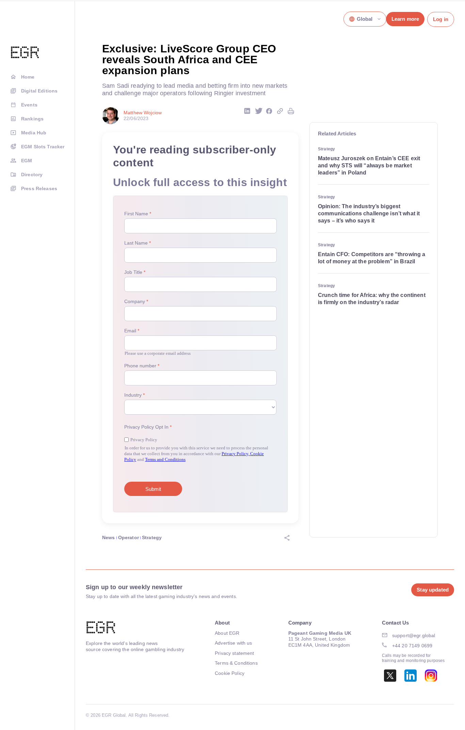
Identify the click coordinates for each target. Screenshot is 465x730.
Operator (128, 537)
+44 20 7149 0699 (412, 645)
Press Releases (39, 188)
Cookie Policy (229, 673)
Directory (32, 174)
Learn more (405, 19)
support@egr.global (413, 635)
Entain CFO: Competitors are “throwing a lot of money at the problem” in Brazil (371, 257)
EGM (26, 160)
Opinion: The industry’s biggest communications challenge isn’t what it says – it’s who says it (369, 213)
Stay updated (433, 590)
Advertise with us (233, 643)
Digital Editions (39, 91)
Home (28, 77)
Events (29, 104)
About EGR (227, 633)
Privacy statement (234, 653)
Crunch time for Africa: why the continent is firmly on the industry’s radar (372, 298)
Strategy (152, 537)
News (108, 537)
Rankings (32, 118)
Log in (440, 19)
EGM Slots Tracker (42, 146)
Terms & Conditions (236, 663)
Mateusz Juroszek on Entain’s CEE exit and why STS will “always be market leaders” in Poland (369, 165)
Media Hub (33, 132)
